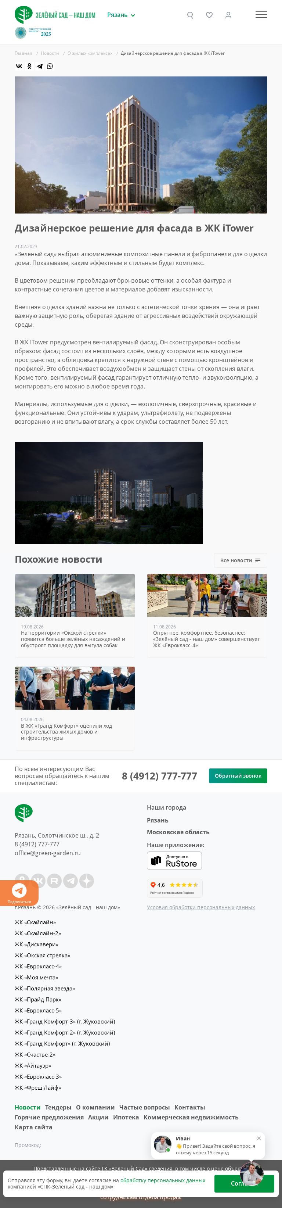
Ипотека (126, 1117)
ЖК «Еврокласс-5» (38, 1010)
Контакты (189, 1107)
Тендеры (58, 1107)
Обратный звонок (238, 775)
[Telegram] (39, 66)
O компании (95, 1107)
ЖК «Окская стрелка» (42, 955)
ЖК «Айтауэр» (33, 1065)
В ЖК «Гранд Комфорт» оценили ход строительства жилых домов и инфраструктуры (66, 732)
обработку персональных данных (162, 1180)
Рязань (158, 820)
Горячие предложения (49, 1117)
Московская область (178, 832)
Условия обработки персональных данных (201, 907)
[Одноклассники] (29, 66)
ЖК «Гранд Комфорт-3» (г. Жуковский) (65, 1021)
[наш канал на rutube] (54, 881)
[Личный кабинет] (228, 15)
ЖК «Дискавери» (36, 944)
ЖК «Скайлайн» (35, 922)
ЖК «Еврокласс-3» (38, 1076)
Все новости (236, 560)
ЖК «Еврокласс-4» (38, 966)
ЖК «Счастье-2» (35, 1054)
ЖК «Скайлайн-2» (38, 933)
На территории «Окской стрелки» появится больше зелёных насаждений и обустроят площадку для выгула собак (73, 639)
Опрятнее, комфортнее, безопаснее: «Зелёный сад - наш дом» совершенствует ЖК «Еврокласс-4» (206, 639)
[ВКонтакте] (19, 66)
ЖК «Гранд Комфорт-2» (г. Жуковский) (65, 1032)
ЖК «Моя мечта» (36, 977)
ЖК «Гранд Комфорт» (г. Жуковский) (62, 1043)
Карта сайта (34, 1127)
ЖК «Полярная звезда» (45, 988)
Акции (98, 1117)
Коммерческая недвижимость (191, 1117)
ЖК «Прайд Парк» (38, 999)
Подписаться (19, 901)
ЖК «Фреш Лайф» (38, 1087)
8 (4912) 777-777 (159, 775)
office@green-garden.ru (48, 853)
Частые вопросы (144, 1107)
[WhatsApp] (50, 66)
